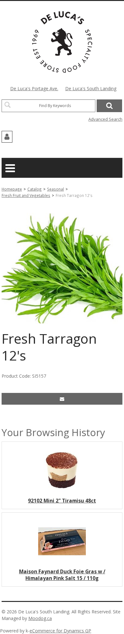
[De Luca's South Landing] (62, 42)
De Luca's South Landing (90, 88)
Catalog (34, 189)
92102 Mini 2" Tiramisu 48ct (62, 500)
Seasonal (55, 189)
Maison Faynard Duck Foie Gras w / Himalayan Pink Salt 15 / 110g (62, 575)
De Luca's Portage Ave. (34, 88)
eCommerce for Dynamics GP (60, 631)
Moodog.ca (40, 618)
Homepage (12, 189)
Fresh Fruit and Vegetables (26, 195)
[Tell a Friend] (62, 399)
